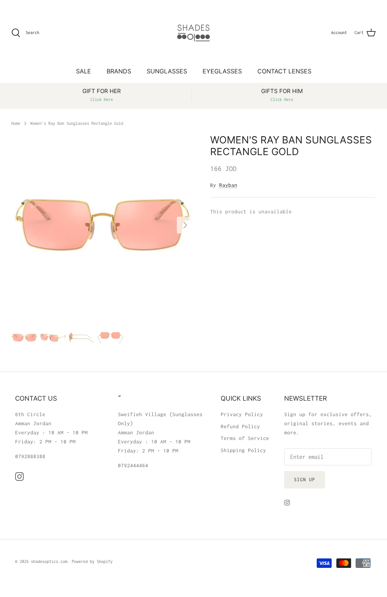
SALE (83, 71)
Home (15, 123)
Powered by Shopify (92, 561)
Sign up (304, 479)
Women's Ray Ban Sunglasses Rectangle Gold (76, 123)
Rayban (228, 185)
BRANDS (119, 71)
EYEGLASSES (222, 71)
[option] (102, 225)
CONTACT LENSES (284, 71)
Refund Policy (240, 426)
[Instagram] (19, 476)
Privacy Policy (242, 414)
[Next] (185, 225)
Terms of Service (245, 438)
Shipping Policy (243, 450)
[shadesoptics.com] (193, 33)
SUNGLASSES (167, 71)
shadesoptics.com (49, 561)
